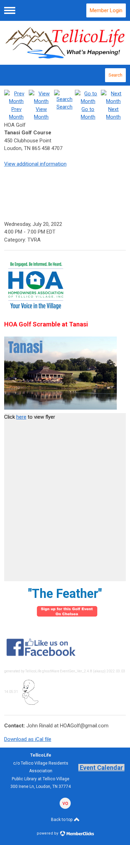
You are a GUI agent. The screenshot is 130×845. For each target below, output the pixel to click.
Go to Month (88, 113)
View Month (41, 113)
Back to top (62, 819)
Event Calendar (101, 767)
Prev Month (16, 113)
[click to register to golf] (67, 617)
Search (115, 75)
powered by (48, 833)
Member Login (106, 10)
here (21, 417)
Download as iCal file (27, 739)
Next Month (113, 113)
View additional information (35, 164)
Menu (9, 10)
